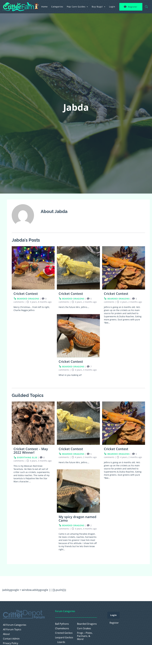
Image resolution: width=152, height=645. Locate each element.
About (6, 634)
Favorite (51, 250)
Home (44, 6)
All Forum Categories (14, 624)
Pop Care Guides (76, 6)
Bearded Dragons (87, 623)
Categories (57, 6)
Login (112, 6)
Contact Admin (11, 638)
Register (132, 6)
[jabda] (23, 228)
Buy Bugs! (97, 6)
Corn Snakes (84, 628)
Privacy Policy (10, 643)
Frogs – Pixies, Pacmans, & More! (85, 636)
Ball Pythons (62, 623)
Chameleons (62, 628)
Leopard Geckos (64, 637)
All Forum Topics (12, 629)
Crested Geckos (64, 632)
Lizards (61, 642)
